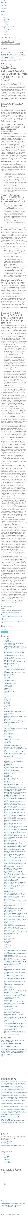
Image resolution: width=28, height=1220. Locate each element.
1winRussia (7, 688)
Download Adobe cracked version (14, 1084)
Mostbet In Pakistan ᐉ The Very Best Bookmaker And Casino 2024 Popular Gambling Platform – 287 (13, 868)
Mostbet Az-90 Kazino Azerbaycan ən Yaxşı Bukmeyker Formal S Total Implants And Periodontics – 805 (15, 846)
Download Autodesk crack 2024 (20, 1097)
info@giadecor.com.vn (10, 1143)
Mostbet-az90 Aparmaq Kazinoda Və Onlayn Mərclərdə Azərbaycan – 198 (15, 914)
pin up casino (7, 936)
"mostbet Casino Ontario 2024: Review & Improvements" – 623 (14, 662)
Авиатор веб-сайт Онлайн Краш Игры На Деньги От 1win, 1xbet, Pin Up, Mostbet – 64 (15, 1019)
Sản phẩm (6, 21)
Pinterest (22, 40)
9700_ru (6, 708)
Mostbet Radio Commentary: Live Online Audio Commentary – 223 (14, 896)
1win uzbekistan (8, 686)
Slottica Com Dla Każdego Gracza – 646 (14, 961)
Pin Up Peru (7, 939)
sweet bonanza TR (9, 989)
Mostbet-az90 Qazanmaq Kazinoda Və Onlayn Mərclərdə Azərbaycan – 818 (14, 917)
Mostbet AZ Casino (9, 840)
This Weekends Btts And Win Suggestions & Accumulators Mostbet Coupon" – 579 (15, 994)
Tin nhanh (6, 1156)
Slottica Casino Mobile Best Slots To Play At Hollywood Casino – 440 (15, 954)
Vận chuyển (7, 1161)
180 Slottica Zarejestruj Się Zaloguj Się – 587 (15, 669)
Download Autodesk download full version (9, 1101)
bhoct (5, 724)
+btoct (6, 666)
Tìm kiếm (17, 43)
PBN (5, 935)
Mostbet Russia (8, 899)
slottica (16, 1120)
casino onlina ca (8, 734)
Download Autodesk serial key (9, 1109)
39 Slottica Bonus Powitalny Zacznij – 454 (14, 696)
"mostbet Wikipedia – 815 (10, 665)
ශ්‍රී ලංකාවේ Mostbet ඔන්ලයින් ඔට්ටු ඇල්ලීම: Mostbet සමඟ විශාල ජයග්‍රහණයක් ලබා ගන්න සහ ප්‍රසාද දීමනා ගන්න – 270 (15, 1032)
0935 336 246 (6, 1139)
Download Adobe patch (6, 1094)
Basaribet (6, 719)
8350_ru (6, 700)
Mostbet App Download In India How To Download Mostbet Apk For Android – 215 (15, 819)
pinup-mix (6, 946)
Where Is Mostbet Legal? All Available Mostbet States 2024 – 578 (13, 1011)
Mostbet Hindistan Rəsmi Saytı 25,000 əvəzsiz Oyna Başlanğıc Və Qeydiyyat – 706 (15, 862)
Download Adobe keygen (7, 1092)
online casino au (8, 924)
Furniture (6, 775)
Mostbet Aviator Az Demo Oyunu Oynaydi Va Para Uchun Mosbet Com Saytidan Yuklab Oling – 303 (15, 837)
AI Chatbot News (8, 710)
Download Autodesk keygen (9, 1106)
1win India (6, 682)
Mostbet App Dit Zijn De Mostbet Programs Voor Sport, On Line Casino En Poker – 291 (15, 808)
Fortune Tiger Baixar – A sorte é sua (10, 1046)
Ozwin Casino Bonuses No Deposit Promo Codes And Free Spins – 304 (15, 929)
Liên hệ (6, 24)
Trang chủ (6, 17)
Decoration (7, 764)
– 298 (5, 638)
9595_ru (6, 707)
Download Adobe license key (20, 1092)
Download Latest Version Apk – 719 (13, 770)
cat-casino (6, 742)
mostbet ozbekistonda (10, 880)
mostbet (6, 606)
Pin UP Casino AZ (8, 938)
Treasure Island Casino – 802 (11, 997)
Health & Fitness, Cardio (10, 778)
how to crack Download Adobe (11, 1112)
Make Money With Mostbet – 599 (12, 784)
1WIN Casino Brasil (9, 680)
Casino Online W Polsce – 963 (11, 739)
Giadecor (7, 1214)
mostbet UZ (11, 606)
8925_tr (6, 703)
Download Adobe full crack (18, 1091)
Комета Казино (8, 1022)
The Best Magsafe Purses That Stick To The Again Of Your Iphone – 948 (15, 991)
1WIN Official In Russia (10, 683)
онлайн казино (11, 1123)
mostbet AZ (14, 1117)
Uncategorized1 (8, 1000)
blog (5, 725)
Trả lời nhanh (7, 1162)
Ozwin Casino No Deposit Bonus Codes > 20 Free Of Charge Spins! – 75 (15, 932)
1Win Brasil (7, 677)
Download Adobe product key (19, 1094)
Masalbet (6, 786)
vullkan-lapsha (7, 1009)
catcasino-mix (7, 744)
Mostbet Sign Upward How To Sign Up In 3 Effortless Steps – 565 (15, 904)
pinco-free (6, 944)
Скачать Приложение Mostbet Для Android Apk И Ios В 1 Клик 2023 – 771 (15, 1027)
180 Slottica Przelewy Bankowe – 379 (13, 668)
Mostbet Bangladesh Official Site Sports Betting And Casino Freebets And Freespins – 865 (15, 851)
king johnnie (7, 781)
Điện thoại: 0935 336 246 (7, 26)
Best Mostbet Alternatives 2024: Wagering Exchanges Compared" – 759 (15, 721)
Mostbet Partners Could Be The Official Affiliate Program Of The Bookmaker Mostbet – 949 (14, 887)
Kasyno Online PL (8, 780)
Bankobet (6, 717)
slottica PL (22, 1120)
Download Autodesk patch (8, 1108)
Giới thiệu (6, 19)
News (5, 922)
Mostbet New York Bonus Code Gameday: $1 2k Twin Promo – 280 (15, 878)
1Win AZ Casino (8, 676)
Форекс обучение (9, 1029)
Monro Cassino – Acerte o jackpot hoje (11, 1043)
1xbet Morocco (8, 691)
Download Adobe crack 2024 (7, 1083)
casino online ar (8, 736)
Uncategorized (8, 998)
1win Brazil (7, 679)
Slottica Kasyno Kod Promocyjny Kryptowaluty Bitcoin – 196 (12, 963)
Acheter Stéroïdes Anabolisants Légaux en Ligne (13, 1040)
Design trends (7, 766)
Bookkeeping (7, 727)
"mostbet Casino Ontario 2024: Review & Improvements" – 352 (14, 659)
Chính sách (7, 1159)
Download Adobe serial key (7, 1095)
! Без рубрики (7, 641)
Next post (3, 619)
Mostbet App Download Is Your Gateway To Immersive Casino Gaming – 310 (15, 830)
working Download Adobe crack (8, 1122)
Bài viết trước (4, 615)
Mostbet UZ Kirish (8, 911)
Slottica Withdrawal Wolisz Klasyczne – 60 (14, 981)
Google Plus (9, 40)
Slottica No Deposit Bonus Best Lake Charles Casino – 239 (13, 976)
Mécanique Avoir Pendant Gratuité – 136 (14, 787)
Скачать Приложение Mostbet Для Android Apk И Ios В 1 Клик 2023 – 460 (15, 1024)
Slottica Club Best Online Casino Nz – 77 (14, 960)
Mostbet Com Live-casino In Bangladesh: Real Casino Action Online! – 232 (14, 858)
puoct (5, 947)
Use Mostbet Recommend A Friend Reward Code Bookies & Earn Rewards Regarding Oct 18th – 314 (15, 1003)
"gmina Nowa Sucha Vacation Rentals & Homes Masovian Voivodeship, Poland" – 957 (14, 652)
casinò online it (8, 738)
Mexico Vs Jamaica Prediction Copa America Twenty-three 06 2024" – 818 (15, 789)
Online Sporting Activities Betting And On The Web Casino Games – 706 (14, 926)
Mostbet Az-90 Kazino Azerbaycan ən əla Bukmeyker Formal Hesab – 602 (14, 842)
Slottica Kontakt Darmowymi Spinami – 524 (15, 966)
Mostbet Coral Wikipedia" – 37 (12, 860)
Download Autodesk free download (8, 1105)
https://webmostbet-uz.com (17, 408)
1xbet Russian (7, 693)
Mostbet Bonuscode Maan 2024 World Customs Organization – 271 (14, 855)
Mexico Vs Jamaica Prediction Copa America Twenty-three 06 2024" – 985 (15, 792)
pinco (5, 942)
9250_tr (6, 705)
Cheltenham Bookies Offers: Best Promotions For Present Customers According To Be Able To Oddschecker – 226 (15, 747)
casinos (6, 741)
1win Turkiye (7, 685)
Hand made (7, 776)
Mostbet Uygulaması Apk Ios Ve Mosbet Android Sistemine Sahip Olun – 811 (14, 909)
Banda (6, 714)
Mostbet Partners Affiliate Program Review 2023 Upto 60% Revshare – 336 (15, 882)
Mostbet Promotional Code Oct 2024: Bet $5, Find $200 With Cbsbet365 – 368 (14, 893)
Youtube (18, 40)
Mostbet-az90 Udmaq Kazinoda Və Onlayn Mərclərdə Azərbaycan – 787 (15, 920)
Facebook (3, 40)
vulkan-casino (7, 1008)
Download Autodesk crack (8, 1097)
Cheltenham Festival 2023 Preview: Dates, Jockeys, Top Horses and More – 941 (14, 752)
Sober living (7, 987)
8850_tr (6, 702)
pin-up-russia (7, 941)
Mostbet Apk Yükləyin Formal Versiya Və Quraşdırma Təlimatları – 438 (14, 802)
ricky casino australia (9, 949)
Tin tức (6, 22)
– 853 (5, 640)
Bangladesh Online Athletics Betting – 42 (14, 716)
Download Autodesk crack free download (16, 1100)
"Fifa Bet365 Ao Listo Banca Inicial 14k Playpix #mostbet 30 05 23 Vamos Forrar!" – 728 (15, 648)
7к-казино (6, 699)
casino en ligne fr (8, 733)
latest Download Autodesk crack (13, 1114)
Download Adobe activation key (8, 1081)
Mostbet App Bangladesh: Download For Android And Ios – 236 (14, 805)
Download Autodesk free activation (17, 1103)
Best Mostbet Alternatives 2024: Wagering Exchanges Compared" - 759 (12, 53)
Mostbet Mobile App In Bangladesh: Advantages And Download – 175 (13, 872)
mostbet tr (7, 907)
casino (6, 731)
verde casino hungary (9, 1006)
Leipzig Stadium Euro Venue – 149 (12, 783)
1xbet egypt (7, 689)
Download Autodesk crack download (8, 1098)
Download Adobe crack (21, 1081)
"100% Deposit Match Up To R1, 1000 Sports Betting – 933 (13, 643)
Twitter (14, 40)
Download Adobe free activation (11, 1089)
